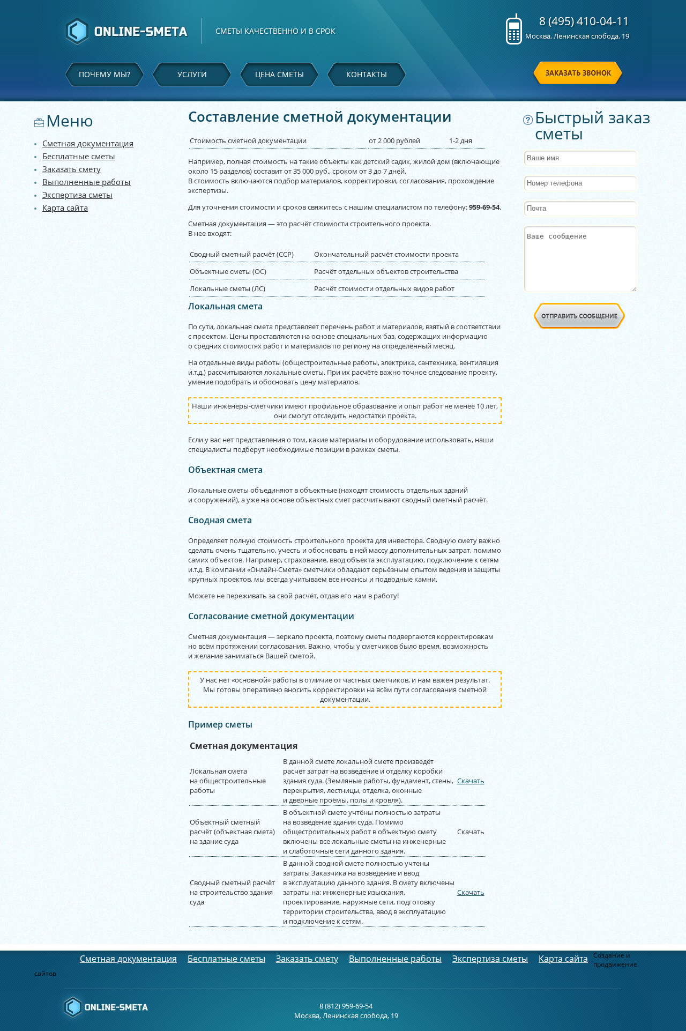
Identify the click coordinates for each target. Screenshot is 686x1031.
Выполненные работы (86, 181)
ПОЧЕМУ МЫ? (104, 74)
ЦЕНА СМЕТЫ (279, 74)
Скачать (470, 780)
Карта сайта (65, 207)
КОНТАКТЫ (366, 74)
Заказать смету (71, 169)
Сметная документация (87, 143)
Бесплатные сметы (78, 156)
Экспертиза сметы (77, 194)
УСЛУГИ (192, 74)
